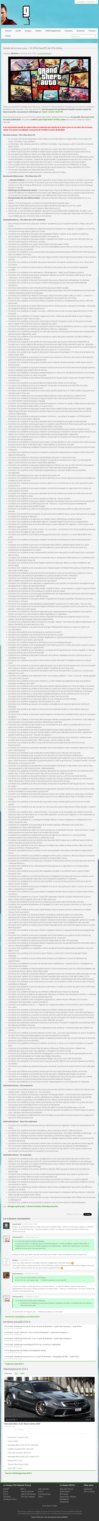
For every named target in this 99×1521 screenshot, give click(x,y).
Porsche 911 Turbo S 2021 (18, 1437)
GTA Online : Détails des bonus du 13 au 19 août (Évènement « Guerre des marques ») (38, 1338)
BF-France (64, 1494)
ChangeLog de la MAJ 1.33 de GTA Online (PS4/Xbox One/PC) (32, 1206)
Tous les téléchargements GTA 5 (18, 1473)
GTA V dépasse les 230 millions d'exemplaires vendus (25, 1351)
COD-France (64, 1492)
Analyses (80, 31)
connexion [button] (91, 2)
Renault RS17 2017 (15, 1460)
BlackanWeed (17, 1274)
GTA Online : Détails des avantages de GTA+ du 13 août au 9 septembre (32, 1344)
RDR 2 (40, 1497)
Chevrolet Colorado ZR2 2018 (19, 1453)
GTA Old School (44, 1494)
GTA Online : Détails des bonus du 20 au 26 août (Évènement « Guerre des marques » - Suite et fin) (43, 1326)
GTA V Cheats (89, 1492)
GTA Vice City (43, 1489)
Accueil (8, 31)
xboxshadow (16, 1224)
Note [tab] (22, 1373)
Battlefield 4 (64, 1499)
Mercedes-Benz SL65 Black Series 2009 (22, 1424)
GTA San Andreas (28, 1497)
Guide (18, 31)
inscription (81, 2)
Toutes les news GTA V (14, 1364)
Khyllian (15, 1260)
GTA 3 (40, 1492)
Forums (92, 31)
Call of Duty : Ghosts (68, 1497)
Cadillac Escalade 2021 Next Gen (21, 1449)
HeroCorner (64, 1502)
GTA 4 (23, 1489)
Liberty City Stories (28, 1494)
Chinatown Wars (10, 1499)
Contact (54, 1506)
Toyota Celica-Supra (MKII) (18, 1464)
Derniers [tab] (8, 1373)
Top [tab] (16, 1373)
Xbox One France (66, 1489)
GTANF (6, 1489)
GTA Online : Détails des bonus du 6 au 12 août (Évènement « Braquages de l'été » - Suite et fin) (41, 1357)
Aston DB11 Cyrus (15, 1468)
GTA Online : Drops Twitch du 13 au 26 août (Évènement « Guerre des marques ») (36, 1332)
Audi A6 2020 (13, 1441)
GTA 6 (5, 1492)
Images (28, 31)
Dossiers (69, 31)
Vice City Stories (27, 1492)
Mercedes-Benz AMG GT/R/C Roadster (23, 1445)
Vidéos (38, 31)
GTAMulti (7, 1497)
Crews (8, 36)
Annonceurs (46, 1506)
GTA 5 (5, 1494)
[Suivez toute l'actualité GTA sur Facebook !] (76, 7)
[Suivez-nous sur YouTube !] (90, 7)
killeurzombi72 (17, 1237)
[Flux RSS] (95, 7)
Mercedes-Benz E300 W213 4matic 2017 (24, 1457)
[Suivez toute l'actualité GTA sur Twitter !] (81, 7)
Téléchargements (53, 31)
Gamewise (88, 1489)
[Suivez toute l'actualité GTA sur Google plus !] (85, 7)
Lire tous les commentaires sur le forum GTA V (22, 1317)
